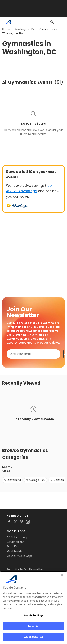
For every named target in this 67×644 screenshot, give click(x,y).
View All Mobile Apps (19, 556)
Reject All (33, 626)
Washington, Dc (25, 29)
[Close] (62, 575)
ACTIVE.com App (17, 537)
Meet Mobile (15, 551)
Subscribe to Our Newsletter (25, 569)
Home (6, 29)
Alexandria (14, 480)
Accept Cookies (33, 637)
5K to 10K (12, 546)
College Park (37, 480)
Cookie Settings (33, 615)
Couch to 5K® (15, 542)
